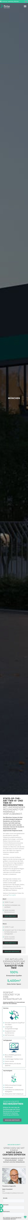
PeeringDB (12, 895)
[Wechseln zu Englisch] (26, 1)
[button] (25, 1217)
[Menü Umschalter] (25, 6)
